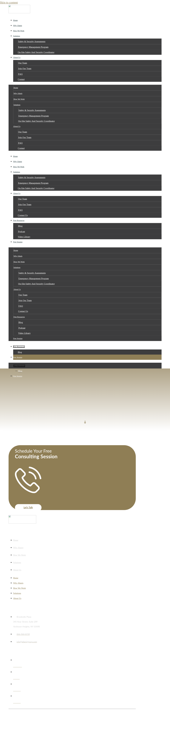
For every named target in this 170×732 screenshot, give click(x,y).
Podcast (21, 231)
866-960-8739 (23, 499)
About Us (16, 57)
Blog (20, 226)
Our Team (22, 63)
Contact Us (23, 311)
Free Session (17, 242)
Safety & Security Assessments (31, 41)
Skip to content (9, 2)
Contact (21, 79)
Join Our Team (24, 68)
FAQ (20, 74)
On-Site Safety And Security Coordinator (36, 52)
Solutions (16, 36)
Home (16, 88)
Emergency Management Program (33, 47)
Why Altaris (18, 93)
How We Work (19, 99)
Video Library (24, 237)
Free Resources (18, 220)
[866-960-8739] (28, 492)
